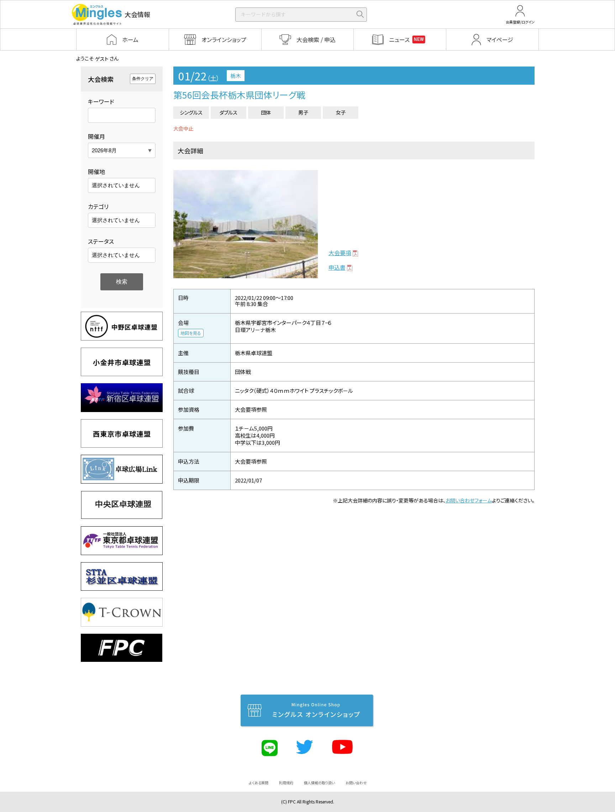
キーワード (101, 101)
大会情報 (137, 14)
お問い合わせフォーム (469, 500)
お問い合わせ (356, 782)
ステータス (101, 241)
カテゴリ (98, 206)
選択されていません (116, 185)
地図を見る (190, 333)
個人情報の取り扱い (319, 782)
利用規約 (286, 782)
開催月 (96, 136)
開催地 (96, 171)
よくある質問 (258, 782)
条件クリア (142, 78)
